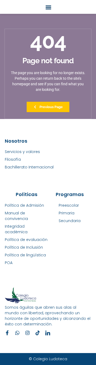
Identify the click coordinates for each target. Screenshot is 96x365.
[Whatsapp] (17, 332)
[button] (48, 7)
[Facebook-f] (7, 332)
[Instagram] (27, 332)
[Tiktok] (37, 332)
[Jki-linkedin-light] (47, 332)
